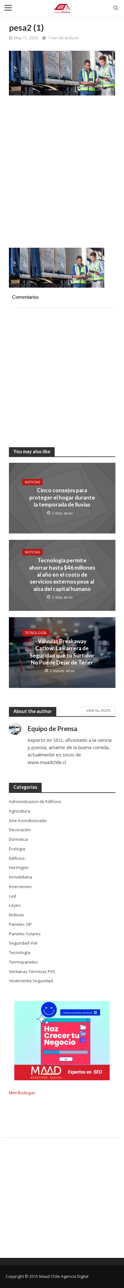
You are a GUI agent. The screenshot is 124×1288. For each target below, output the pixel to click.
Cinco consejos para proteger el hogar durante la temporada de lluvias (62, 497)
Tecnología (35, 633)
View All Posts (98, 710)
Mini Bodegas (22, 1092)
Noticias (32, 482)
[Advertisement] (62, 175)
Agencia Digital (74, 1276)
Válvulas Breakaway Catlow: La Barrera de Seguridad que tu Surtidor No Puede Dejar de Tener (62, 652)
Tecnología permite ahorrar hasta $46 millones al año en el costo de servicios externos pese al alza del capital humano (62, 574)
